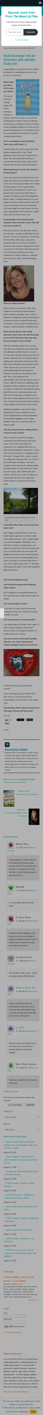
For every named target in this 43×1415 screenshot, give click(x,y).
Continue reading (21, 40)
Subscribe (30, 32)
